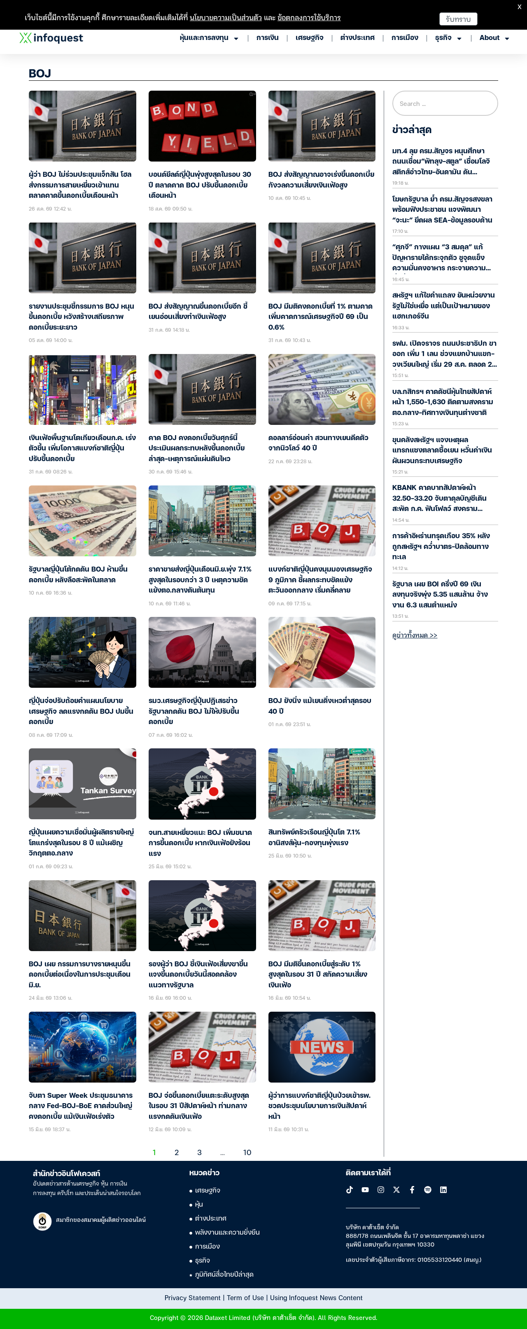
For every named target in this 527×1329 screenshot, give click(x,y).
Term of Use (245, 1297)
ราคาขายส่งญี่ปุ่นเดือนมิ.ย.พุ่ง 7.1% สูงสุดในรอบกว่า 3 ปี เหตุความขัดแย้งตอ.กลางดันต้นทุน (200, 580)
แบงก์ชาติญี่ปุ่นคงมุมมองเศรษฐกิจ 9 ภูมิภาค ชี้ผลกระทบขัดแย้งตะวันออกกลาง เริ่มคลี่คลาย (320, 580)
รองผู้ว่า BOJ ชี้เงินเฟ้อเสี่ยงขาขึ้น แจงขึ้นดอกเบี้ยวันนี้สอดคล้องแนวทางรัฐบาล (198, 975)
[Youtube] (365, 1189)
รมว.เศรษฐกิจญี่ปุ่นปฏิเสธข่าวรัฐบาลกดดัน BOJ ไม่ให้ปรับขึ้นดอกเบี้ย (194, 711)
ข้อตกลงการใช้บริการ (309, 17)
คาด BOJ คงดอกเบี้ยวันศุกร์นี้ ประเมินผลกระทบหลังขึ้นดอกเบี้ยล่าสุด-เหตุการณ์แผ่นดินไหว (197, 448)
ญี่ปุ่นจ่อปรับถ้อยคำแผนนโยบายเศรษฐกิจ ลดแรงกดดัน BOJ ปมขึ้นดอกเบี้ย (81, 711)
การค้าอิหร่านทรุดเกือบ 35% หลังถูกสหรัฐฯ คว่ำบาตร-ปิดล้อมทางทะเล (441, 546)
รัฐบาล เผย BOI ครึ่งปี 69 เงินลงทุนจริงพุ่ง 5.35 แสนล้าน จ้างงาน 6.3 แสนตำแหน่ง (440, 595)
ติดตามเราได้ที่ (368, 1173)
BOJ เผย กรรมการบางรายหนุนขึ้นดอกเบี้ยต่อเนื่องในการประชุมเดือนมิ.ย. (80, 975)
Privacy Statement (193, 1297)
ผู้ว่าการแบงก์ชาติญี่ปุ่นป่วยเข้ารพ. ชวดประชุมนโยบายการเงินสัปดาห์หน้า (319, 1106)
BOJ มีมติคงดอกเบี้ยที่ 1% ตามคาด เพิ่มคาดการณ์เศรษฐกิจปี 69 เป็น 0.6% (320, 317)
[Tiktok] (349, 1189)
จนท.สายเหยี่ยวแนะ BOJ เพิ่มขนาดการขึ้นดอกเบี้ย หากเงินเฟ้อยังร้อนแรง (200, 843)
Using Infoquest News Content (316, 1297)
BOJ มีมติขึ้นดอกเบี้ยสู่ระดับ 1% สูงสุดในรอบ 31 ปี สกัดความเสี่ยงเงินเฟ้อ (317, 975)
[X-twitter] (396, 1189)
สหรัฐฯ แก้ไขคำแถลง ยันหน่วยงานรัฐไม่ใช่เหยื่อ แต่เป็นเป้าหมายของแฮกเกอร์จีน (443, 306)
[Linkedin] (443, 1189)
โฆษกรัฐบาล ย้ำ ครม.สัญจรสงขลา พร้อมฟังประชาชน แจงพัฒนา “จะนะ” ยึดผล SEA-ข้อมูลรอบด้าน (442, 210)
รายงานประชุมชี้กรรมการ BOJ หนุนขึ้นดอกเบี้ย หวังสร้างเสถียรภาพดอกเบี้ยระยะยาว (81, 317)
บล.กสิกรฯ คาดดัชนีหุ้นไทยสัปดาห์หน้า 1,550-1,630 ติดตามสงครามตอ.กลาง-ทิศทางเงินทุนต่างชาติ (442, 402)
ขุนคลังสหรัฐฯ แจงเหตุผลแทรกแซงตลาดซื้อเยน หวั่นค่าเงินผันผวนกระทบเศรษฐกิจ (442, 450)
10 (247, 1152)
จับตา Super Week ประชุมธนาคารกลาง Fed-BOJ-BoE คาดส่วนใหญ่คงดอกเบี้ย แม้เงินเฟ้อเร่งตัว (81, 1106)
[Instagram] (381, 1189)
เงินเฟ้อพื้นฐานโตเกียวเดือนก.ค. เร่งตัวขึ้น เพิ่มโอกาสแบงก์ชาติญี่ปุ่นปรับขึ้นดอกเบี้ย (82, 448)
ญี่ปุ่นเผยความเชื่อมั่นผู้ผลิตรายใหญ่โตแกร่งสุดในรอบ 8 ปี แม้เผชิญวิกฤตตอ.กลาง (81, 843)
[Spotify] (427, 1189)
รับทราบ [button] (458, 19)
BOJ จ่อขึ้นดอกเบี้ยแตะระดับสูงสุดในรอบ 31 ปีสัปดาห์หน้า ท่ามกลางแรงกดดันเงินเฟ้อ (199, 1106)
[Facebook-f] (412, 1189)
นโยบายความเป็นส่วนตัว (226, 17)
